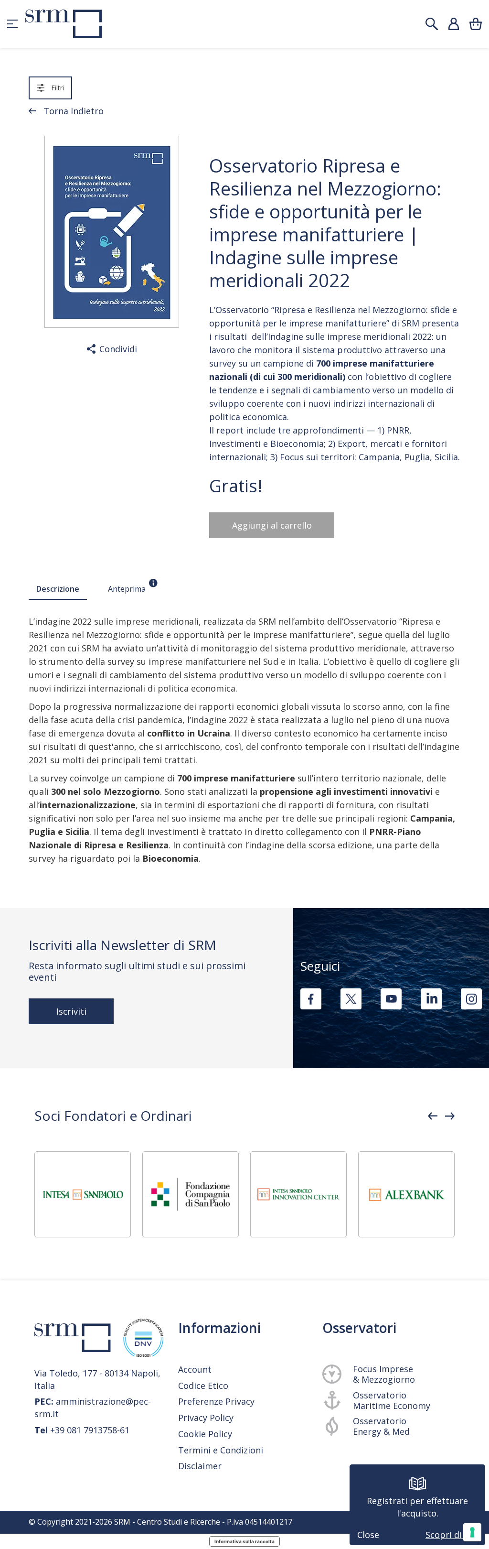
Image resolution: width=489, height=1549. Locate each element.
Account (195, 1369)
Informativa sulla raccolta (244, 1541)
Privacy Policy (206, 1417)
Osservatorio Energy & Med (381, 1426)
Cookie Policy (205, 1434)
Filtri (57, 87)
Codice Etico (203, 1385)
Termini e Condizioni (220, 1450)
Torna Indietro (73, 111)
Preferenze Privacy (216, 1401)
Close (368, 1534)
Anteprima (127, 589)
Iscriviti (71, 1011)
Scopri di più (451, 1534)
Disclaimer (200, 1466)
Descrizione (57, 589)
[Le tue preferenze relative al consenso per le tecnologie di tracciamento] (472, 1532)
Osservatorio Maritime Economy (391, 1400)
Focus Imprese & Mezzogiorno (384, 1374)
